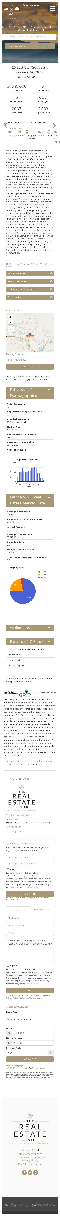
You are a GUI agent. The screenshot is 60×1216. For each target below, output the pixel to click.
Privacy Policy (32, 887)
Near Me (42, 46)
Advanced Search (17, 46)
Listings (18, 761)
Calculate (30, 1059)
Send (30, 990)
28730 (12, 764)
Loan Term (12, 1012)
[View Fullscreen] (10, 328)
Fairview (49, 761)
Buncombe (36, 761)
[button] (57, 37)
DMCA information (30, 1164)
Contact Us (14, 826)
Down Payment (15, 1038)
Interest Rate (13, 1048)
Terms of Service (29, 998)
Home (9, 761)
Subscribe (30, 893)
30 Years (14, 1019)
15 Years (26, 1019)
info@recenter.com (30, 1153)
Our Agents (14, 831)
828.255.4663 (31, 5)
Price (9, 1028)
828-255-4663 (14, 819)
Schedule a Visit (42, 909)
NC (26, 761)
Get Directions (30, 366)
